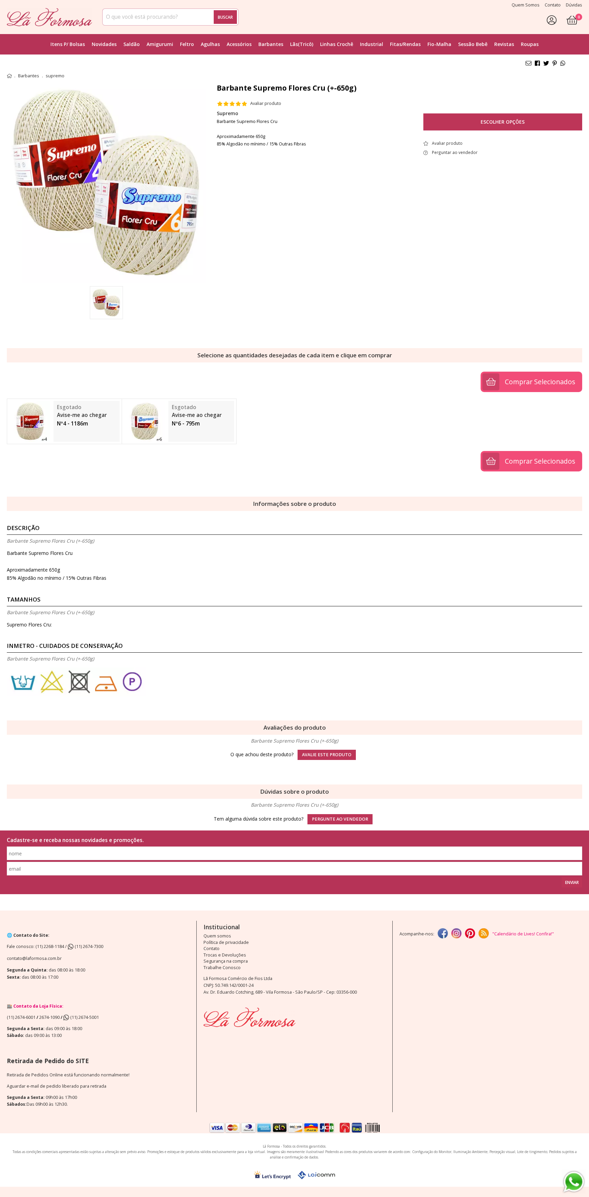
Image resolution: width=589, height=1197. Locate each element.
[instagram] (456, 934)
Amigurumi (160, 44)
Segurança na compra (225, 961)
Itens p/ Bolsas (67, 44)
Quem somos (217, 936)
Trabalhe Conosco (222, 967)
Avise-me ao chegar (82, 415)
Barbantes (270, 44)
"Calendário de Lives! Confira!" (523, 934)
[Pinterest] (470, 934)
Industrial (371, 44)
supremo (55, 76)
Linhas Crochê (336, 44)
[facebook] (443, 934)
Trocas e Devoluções (224, 955)
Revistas (504, 44)
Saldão (131, 44)
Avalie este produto (326, 755)
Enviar (572, 882)
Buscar (225, 17)
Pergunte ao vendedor (340, 819)
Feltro (187, 44)
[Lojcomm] (316, 1175)
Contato (211, 948)
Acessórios (239, 44)
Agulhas (210, 44)
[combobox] (170, 17)
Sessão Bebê (472, 44)
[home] (49, 17)
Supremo (227, 113)
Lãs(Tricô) (301, 44)
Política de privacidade (226, 942)
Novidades (104, 44)
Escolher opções (503, 122)
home (9, 76)
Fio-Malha (439, 44)
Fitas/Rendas (405, 44)
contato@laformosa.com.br (34, 958)
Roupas (530, 44)
